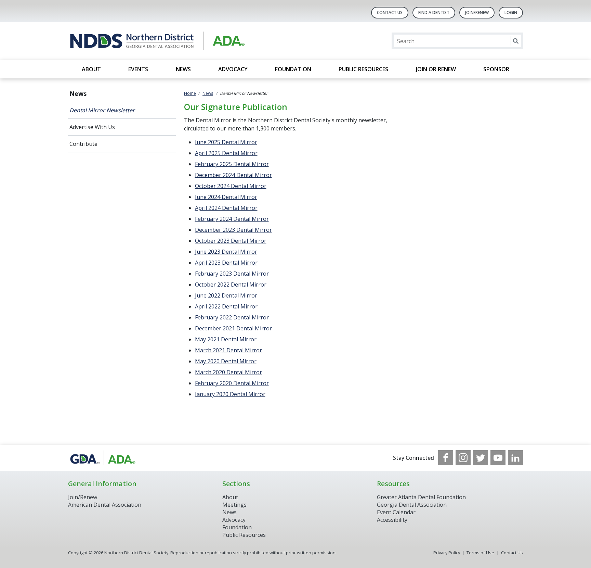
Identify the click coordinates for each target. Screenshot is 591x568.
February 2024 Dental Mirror (232, 219)
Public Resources (363, 69)
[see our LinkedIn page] (515, 457)
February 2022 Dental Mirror (232, 317)
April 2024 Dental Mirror (226, 208)
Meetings (234, 504)
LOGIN (510, 12)
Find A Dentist (433, 12)
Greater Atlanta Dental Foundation (421, 497)
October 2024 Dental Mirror (230, 186)
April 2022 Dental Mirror (226, 306)
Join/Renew (477, 12)
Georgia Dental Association (412, 504)
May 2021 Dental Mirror (226, 339)
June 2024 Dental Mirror (226, 197)
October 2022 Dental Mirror (230, 284)
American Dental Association (104, 504)
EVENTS (138, 69)
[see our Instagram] (463, 457)
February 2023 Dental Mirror (232, 273)
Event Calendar (396, 512)
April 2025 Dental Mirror (226, 153)
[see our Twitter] (480, 457)
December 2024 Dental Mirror (233, 175)
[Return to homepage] (156, 41)
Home (190, 93)
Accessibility (392, 519)
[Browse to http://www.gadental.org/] (102, 457)
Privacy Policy (446, 553)
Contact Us (390, 12)
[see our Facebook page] (445, 457)
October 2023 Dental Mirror (230, 240)
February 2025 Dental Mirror (232, 164)
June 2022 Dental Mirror (226, 295)
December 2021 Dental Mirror (233, 328)
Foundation (293, 69)
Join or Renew (436, 69)
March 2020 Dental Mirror (228, 372)
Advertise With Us (92, 127)
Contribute (83, 144)
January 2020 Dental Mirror (230, 394)
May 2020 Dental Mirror (226, 361)
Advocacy (233, 69)
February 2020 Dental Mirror (232, 383)
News (183, 69)
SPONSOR (496, 69)
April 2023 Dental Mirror (226, 262)
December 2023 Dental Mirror (233, 229)
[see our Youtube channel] (497, 457)
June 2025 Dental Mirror (226, 142)
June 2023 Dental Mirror (226, 251)
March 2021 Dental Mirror (228, 350)
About (91, 69)
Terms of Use (480, 553)
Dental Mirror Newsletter (102, 110)
